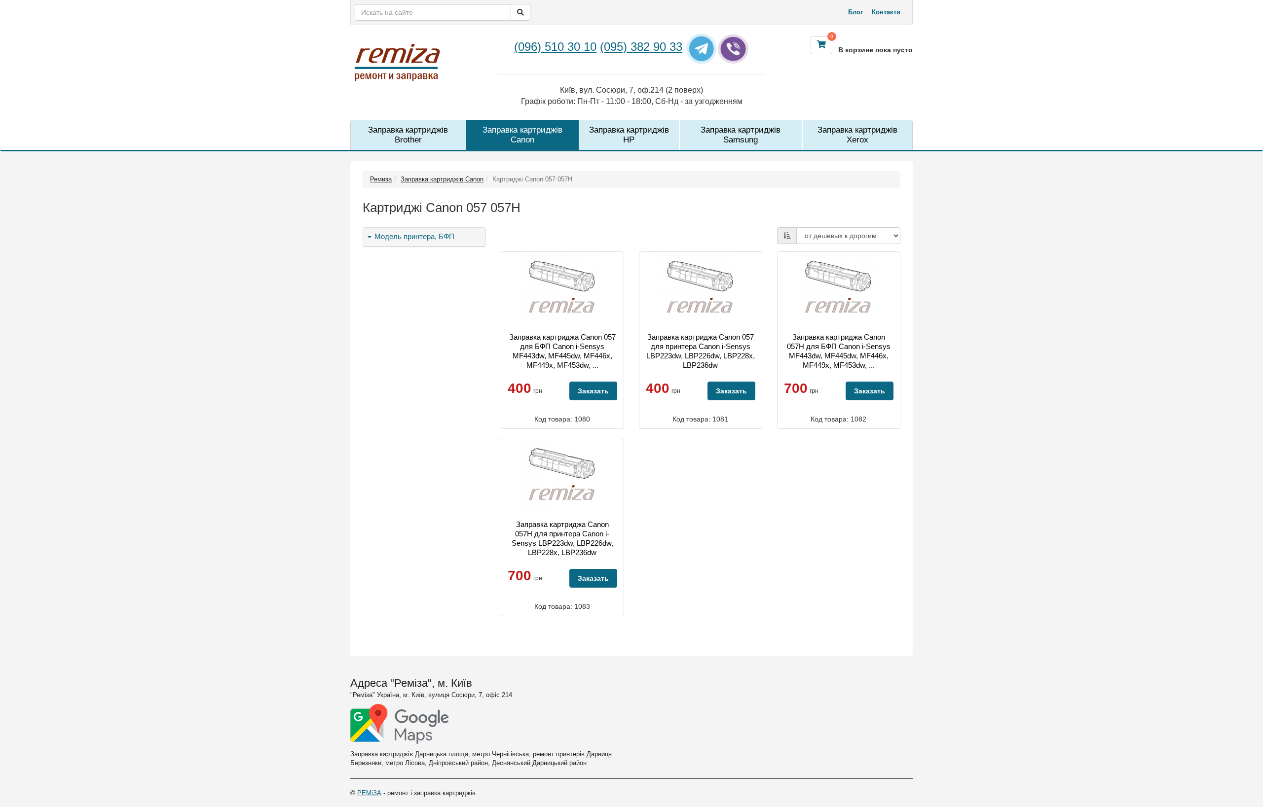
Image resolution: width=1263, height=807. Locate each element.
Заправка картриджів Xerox (857, 134)
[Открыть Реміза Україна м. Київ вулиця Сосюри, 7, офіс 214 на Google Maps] (399, 724)
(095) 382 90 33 (641, 46)
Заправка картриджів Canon (522, 134)
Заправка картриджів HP (629, 134)
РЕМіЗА (369, 793)
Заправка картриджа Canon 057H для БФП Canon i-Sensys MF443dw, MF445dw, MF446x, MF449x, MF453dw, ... (839, 351)
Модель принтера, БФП (413, 237)
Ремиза (381, 179)
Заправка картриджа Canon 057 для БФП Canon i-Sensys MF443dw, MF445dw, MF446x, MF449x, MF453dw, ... (562, 351)
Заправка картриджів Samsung (740, 134)
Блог (855, 12)
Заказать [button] (593, 391)
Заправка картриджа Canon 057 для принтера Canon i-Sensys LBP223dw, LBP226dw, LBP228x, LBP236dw (700, 351)
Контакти (886, 12)
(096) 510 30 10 (555, 46)
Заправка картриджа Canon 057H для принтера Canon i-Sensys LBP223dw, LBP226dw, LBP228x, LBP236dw (562, 538)
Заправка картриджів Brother (408, 134)
